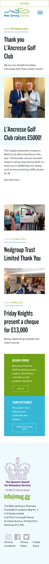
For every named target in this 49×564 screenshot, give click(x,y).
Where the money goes (24, 428)
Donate (24, 3)
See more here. (12, 179)
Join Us (20, 388)
